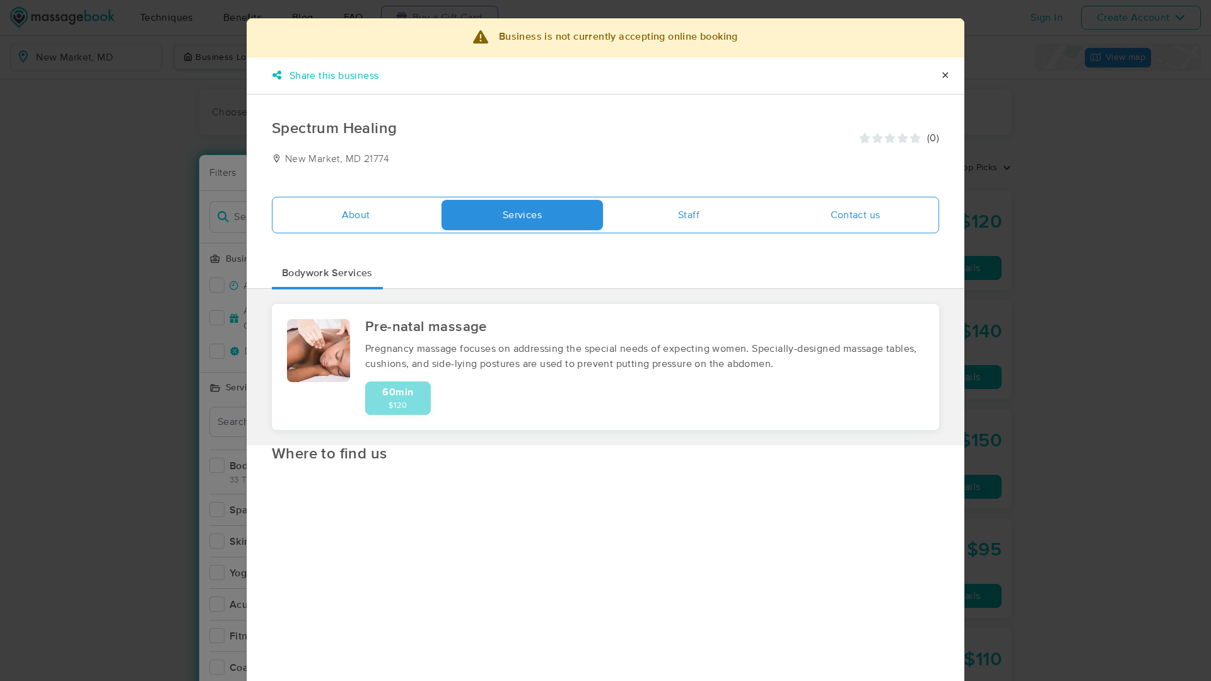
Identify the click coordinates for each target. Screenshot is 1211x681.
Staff (688, 215)
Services (522, 215)
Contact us (855, 215)
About (356, 215)
